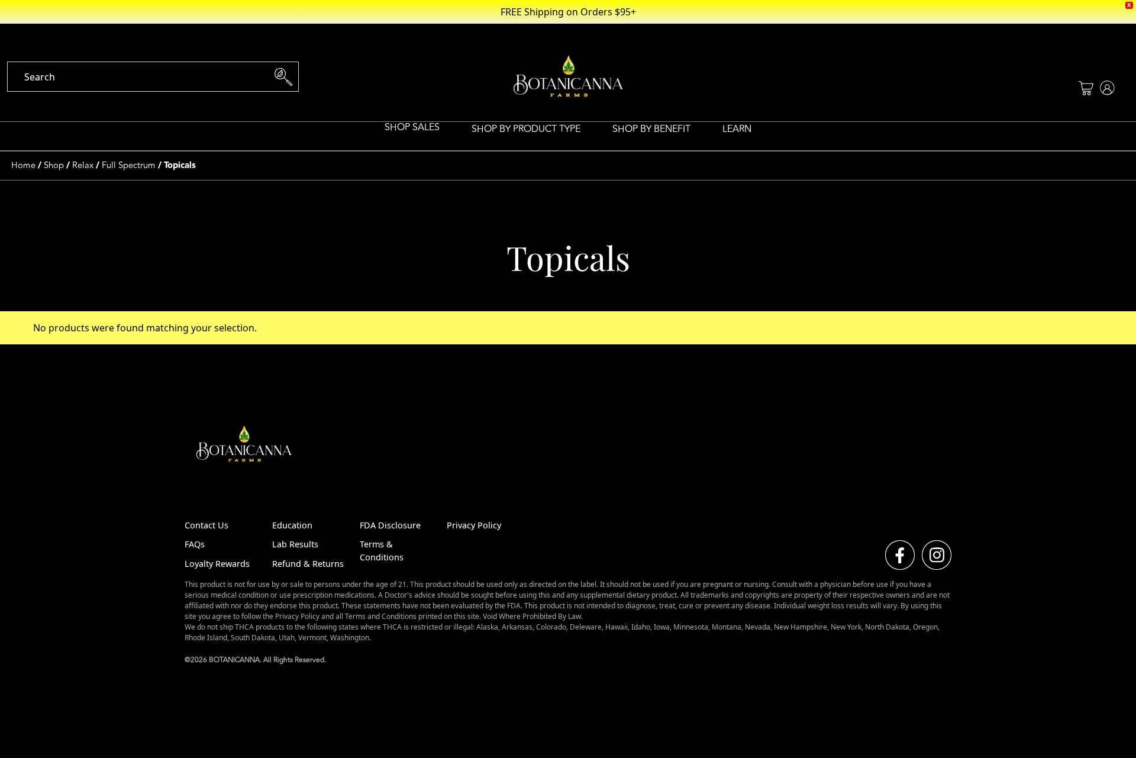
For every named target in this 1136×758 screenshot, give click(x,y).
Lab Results (295, 544)
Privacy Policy (474, 525)
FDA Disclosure (390, 525)
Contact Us (206, 525)
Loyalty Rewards (217, 563)
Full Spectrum (129, 165)
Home (23, 165)
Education (292, 525)
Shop (54, 165)
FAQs (195, 544)
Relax (82, 165)
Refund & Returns (308, 563)
